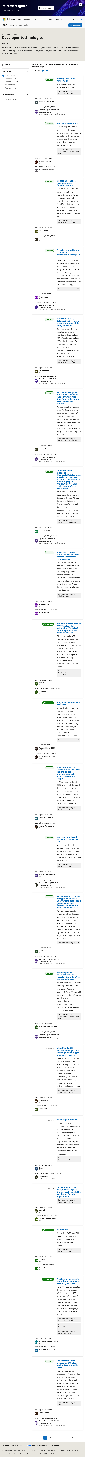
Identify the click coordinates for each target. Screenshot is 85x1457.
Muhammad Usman (46, 170)
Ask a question (75, 25)
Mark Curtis (43, 297)
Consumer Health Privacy (67, 1451)
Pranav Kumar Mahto (47, 874)
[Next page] (72, 1438)
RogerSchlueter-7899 (47, 748)
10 (67, 1438)
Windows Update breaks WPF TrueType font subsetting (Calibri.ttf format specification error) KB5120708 (69, 628)
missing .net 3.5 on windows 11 (66, 79)
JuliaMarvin (43, 1176)
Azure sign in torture (67, 1119)
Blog (31, 1451)
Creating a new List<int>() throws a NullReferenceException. (69, 253)
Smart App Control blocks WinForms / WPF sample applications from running (68, 555)
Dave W (42, 1259)
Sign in (79, 19)
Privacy (50, 1451)
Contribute (42, 1451)
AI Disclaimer (7, 1451)
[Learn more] (15, 79)
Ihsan (41, 1168)
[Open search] (74, 19)
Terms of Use (6, 1454)
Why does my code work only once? (69, 703)
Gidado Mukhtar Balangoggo (50, 1218)
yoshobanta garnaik (46, 101)
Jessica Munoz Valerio (47, 826)
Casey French (44, 1413)
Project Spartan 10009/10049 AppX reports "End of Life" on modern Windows (68, 976)
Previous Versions (20, 1451)
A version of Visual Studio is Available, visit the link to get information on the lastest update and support (68, 773)
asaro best (43, 1108)
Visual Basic (62, 1229)
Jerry (41, 951)
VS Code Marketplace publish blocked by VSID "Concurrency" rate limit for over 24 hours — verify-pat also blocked (68, 398)
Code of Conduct (20, 1454)
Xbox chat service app (67, 123)
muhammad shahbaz (47, 1350)
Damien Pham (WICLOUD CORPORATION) (48, 884)
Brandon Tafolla (45, 161)
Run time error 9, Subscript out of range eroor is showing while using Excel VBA (68, 322)
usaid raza (43, 239)
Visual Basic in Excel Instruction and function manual (66, 183)
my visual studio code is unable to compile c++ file (68, 839)
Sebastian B (43, 1100)
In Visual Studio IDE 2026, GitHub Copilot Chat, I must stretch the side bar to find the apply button (69, 1192)
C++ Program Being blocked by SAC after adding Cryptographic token (67, 1364)
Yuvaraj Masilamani (46, 604)
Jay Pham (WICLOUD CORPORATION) (47, 458)
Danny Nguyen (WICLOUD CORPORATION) (49, 111)
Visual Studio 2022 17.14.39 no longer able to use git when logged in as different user (68, 1051)
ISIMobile (42, 683)
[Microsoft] (4, 19)
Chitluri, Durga (44, 530)
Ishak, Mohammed (46, 818)
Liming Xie (43, 449)
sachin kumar (44, 371)
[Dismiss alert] (80, 4)
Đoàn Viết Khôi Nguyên (48, 1026)
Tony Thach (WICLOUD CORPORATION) (47, 306)
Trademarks (35, 1454)
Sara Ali (42, 1210)
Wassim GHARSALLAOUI (48, 1341)
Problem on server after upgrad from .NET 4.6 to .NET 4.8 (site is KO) (68, 1281)
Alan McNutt (44, 230)
